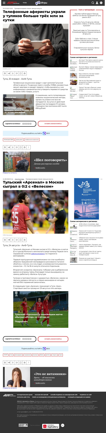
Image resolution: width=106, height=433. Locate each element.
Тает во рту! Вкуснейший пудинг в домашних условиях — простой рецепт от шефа (90, 82)
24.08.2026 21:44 (8, 179)
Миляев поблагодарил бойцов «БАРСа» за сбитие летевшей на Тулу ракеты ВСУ (86, 15)
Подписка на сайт (86, 394)
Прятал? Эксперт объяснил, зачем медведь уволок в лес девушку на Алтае (90, 89)
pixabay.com (7, 68)
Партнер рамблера (35, 425)
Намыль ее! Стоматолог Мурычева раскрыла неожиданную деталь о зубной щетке (90, 232)
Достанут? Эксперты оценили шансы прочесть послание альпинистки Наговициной (91, 61)
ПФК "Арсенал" (8, 235)
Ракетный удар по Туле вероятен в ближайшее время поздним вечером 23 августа (86, 32)
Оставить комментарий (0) (53, 123)
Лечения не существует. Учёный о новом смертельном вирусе (90, 259)
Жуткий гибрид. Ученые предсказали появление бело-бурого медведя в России (91, 68)
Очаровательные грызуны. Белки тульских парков (86, 48)
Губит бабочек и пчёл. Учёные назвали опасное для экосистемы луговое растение (86, 40)
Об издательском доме (25, 394)
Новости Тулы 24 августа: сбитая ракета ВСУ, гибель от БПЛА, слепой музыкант (87, 24)
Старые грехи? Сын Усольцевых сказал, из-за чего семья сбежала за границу (90, 96)
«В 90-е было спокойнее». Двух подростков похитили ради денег (90, 225)
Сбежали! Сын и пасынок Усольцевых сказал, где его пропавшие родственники (91, 239)
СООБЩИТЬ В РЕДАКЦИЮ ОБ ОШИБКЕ (79, 397)
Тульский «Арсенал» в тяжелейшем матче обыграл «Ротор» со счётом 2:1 (39, 315)
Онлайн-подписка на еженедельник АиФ (64, 394)
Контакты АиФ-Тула (23, 397)
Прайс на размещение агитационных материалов (48, 397)
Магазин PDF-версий (41, 394)
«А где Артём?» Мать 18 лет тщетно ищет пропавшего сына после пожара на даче (90, 253)
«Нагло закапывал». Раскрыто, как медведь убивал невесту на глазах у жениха (90, 246)
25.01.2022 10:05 (8, 8)
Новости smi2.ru (10, 173)
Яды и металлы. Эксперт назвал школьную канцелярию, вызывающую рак (89, 75)
